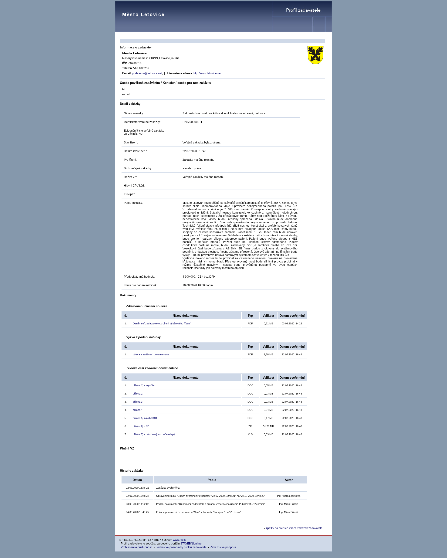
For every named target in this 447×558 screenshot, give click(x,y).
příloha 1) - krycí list (144, 385)
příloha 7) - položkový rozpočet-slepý (154, 434)
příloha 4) (138, 409)
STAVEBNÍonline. (191, 543)
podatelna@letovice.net (147, 73)
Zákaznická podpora (223, 547)
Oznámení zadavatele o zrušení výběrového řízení (161, 323)
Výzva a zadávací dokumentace (151, 354)
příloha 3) (138, 401)
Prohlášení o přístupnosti (136, 547)
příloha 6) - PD (141, 426)
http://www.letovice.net (207, 73)
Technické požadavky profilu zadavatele (181, 547)
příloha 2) (138, 393)
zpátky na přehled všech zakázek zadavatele (294, 528)
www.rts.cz (179, 539)
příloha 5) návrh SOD (145, 418)
